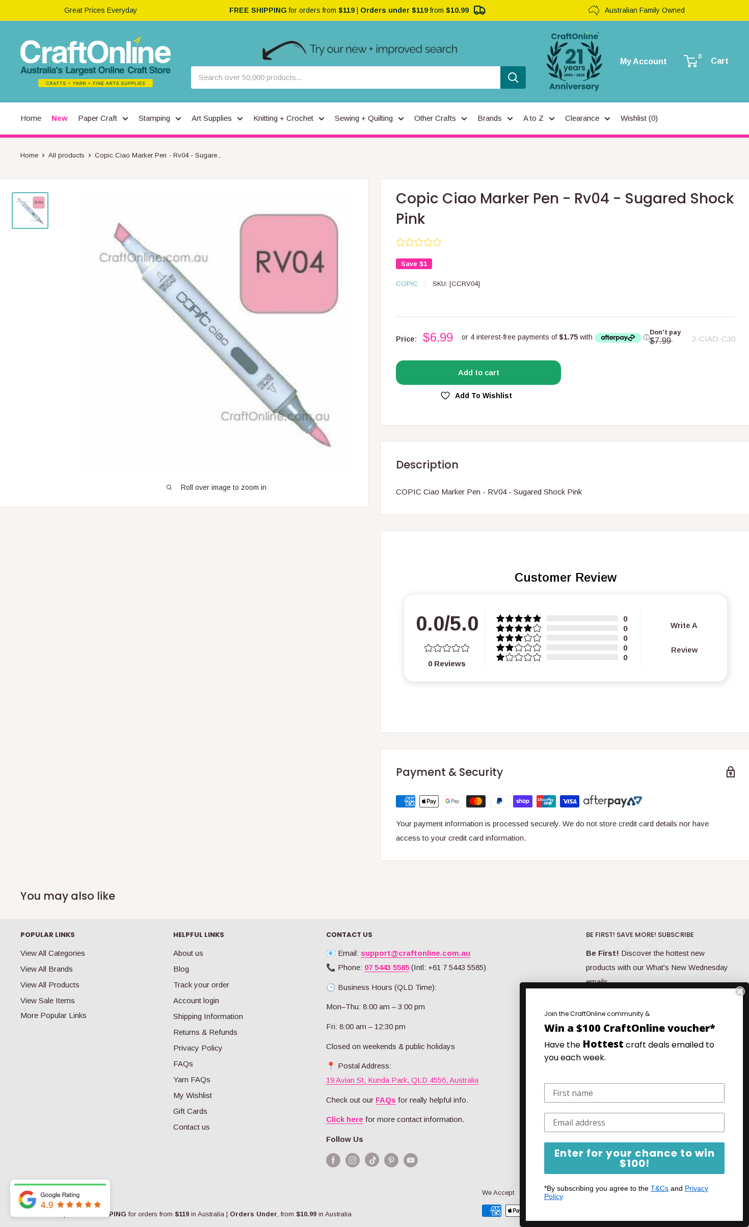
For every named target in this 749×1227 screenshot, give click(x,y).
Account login (196, 1000)
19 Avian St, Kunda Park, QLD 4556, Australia (402, 1080)
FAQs (183, 1063)
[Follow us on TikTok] (372, 1162)
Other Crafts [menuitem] (435, 118)
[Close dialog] (740, 991)
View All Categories (52, 953)
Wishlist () (639, 118)
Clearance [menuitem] (582, 118)
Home (29, 155)
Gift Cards (190, 1111)
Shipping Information (208, 1016)
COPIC (407, 284)
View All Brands (46, 968)
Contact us (191, 1126)
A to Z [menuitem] (533, 118)
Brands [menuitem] (489, 118)
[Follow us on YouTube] (411, 1160)
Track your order (201, 984)
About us (188, 953)
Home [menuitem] (30, 118)
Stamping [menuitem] (154, 118)
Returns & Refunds (205, 1032)
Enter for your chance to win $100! (634, 1158)
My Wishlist (192, 1095)
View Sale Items (47, 1000)
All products (66, 155)
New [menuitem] (59, 118)
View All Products (49, 984)
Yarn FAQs (191, 1079)
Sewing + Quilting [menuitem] (364, 118)
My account (643, 61)
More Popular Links (53, 1015)
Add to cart (478, 372)
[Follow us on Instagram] (352, 1160)
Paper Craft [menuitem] (97, 118)
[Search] (513, 77)
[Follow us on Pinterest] (391, 1160)
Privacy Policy (198, 1047)
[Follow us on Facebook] (333, 1160)
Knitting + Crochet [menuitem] (283, 118)
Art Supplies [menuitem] (212, 118)
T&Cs (659, 1188)
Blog (181, 968)
